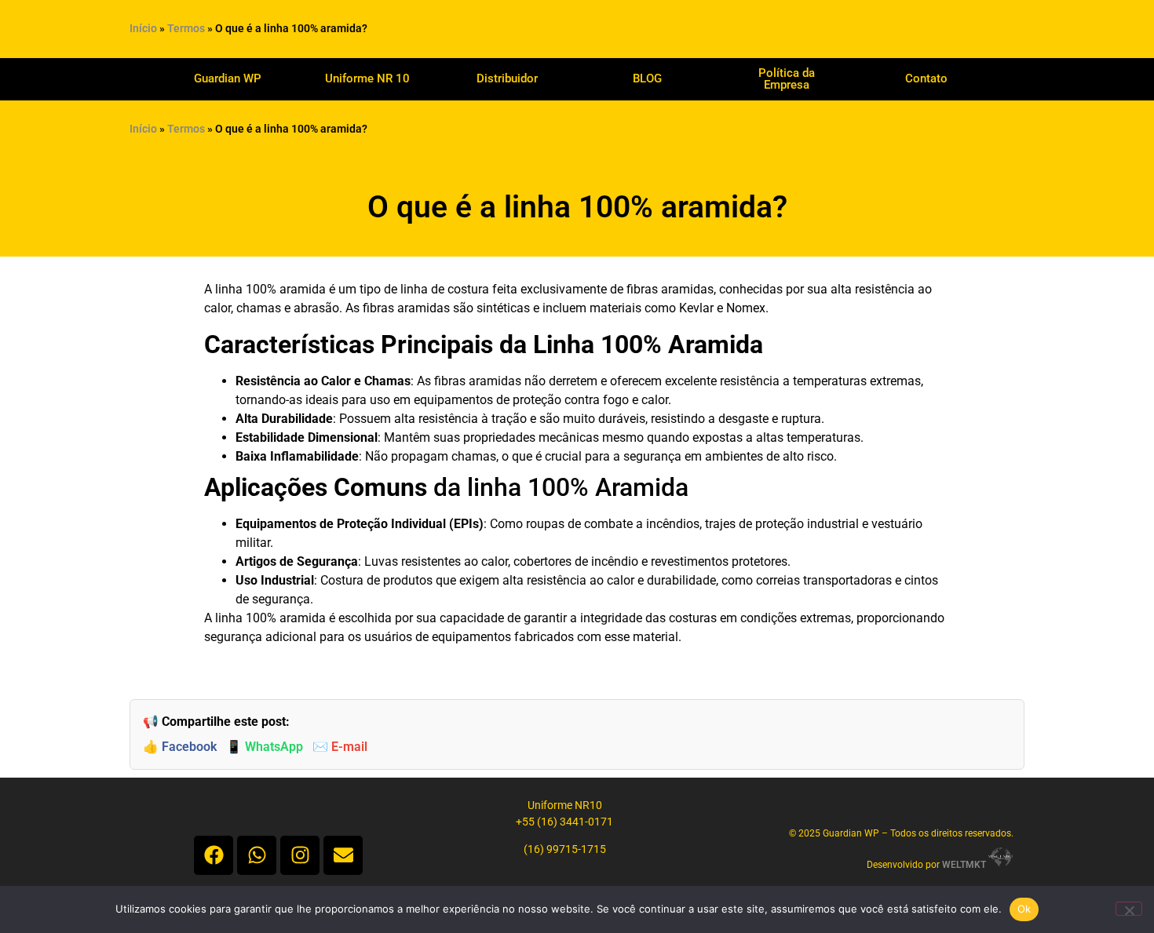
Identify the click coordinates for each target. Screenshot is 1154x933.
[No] (1129, 909)
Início (143, 28)
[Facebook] (213, 855)
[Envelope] (343, 855)
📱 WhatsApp (264, 746)
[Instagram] (300, 855)
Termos (186, 28)
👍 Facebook (180, 746)
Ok (1024, 908)
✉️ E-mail (339, 746)
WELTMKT (964, 863)
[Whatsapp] (256, 855)
